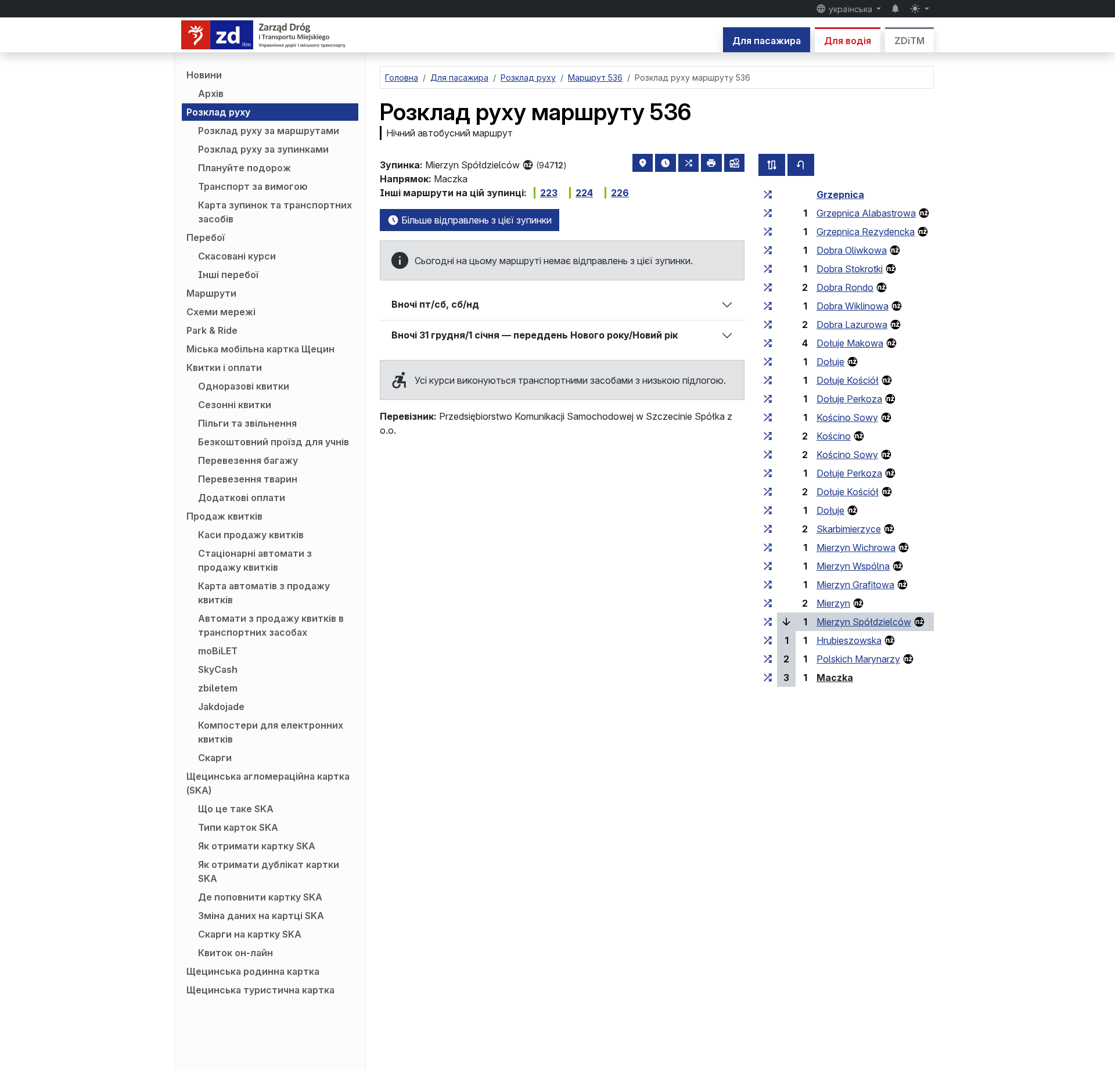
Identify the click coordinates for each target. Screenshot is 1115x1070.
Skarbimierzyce (849, 529)
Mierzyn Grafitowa (855, 584)
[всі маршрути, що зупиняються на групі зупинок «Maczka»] (768, 677)
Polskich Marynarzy (858, 659)
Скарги (215, 757)
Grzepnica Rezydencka (866, 231)
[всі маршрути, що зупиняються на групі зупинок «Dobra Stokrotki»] (768, 269)
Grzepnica (840, 194)
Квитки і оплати (224, 367)
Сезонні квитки (234, 404)
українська (850, 9)
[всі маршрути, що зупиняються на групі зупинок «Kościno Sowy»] (768, 417)
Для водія (847, 40)
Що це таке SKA (236, 809)
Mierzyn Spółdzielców (864, 622)
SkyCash (218, 669)
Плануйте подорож (244, 168)
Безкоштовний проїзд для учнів (273, 442)
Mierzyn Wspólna (853, 566)
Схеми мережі (221, 312)
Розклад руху (218, 112)
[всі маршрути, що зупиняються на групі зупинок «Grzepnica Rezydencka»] (768, 231)
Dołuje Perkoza (849, 399)
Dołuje (830, 362)
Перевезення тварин (247, 479)
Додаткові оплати (241, 497)
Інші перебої (228, 274)
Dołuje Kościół (848, 380)
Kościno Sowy (847, 417)
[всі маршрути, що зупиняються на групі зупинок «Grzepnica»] (768, 194)
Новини (204, 75)
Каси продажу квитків (251, 535)
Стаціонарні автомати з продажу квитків (255, 560)
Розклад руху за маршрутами (268, 130)
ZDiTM (909, 40)
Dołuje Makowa (850, 343)
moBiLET (218, 651)
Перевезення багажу (248, 460)
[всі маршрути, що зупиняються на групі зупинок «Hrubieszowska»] (768, 640)
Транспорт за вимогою (253, 186)
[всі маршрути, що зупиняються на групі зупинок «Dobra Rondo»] (768, 287)
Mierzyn (833, 603)
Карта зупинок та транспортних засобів (275, 212)
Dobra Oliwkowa (852, 250)
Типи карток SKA (238, 827)
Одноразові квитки (243, 386)
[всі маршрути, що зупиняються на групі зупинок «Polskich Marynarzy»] (768, 659)
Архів (211, 93)
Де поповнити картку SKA (260, 897)
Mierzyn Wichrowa (856, 547)
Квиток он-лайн (235, 953)
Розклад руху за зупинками (263, 149)
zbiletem (218, 688)
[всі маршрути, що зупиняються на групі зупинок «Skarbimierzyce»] (768, 529)
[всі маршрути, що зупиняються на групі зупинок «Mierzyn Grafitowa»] (768, 584)
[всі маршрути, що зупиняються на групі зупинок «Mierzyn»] (768, 603)
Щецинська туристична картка (260, 990)
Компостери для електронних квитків (270, 732)
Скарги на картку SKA (249, 934)
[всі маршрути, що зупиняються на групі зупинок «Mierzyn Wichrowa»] (768, 547)
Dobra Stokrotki (850, 269)
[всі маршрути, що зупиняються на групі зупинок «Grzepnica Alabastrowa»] (768, 213)
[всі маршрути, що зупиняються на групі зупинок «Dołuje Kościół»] (768, 380)
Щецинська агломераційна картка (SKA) (268, 783)
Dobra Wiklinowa (853, 306)
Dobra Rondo (845, 287)
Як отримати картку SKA (256, 846)
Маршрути (211, 293)
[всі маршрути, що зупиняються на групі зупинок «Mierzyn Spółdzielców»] (768, 622)
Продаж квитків (224, 516)
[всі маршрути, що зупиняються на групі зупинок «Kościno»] (768, 436)
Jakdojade (221, 706)
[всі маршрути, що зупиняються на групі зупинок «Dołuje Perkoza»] (768, 399)
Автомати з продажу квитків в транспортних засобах (271, 625)
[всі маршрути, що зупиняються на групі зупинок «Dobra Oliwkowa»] (768, 250)
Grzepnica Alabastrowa (866, 213)
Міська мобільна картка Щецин (260, 349)
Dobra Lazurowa (852, 324)
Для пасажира (766, 40)
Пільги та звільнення (247, 423)
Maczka (835, 677)
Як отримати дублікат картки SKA (268, 871)
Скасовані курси (237, 256)
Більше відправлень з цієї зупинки (475, 220)
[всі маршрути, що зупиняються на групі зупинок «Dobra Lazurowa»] (768, 324)
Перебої (205, 237)
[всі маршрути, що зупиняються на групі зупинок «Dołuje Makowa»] (768, 343)
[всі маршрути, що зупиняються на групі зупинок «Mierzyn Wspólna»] (768, 566)
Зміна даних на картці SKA (261, 915)
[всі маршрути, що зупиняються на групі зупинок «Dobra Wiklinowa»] (768, 306)
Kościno (834, 436)
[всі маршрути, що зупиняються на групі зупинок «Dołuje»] (768, 362)
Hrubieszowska (849, 640)
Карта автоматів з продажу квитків (264, 593)
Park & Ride (212, 330)
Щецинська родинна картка (252, 971)
